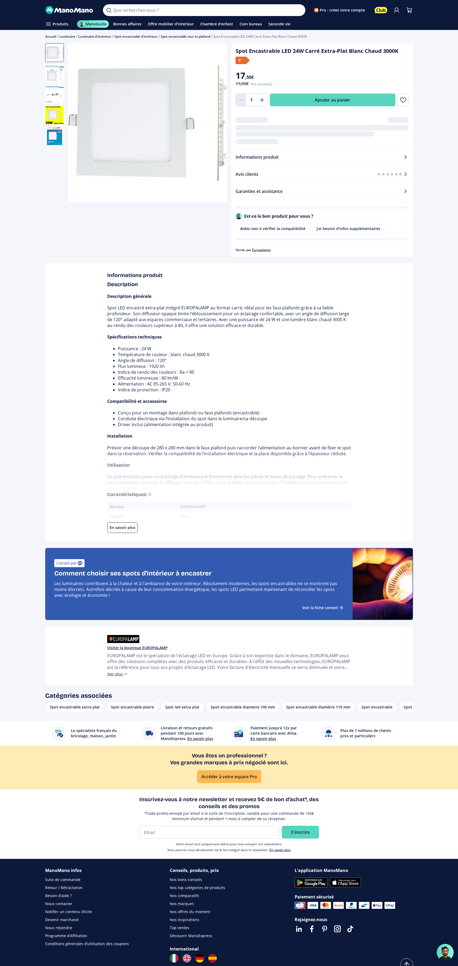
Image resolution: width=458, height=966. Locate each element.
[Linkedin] (299, 929)
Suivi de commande (62, 879)
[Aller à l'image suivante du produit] (216, 123)
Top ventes (179, 927)
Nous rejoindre (58, 927)
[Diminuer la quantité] (241, 100)
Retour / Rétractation (64, 887)
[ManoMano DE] (199, 958)
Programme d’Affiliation (66, 935)
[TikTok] (350, 929)
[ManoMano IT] (174, 958)
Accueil (50, 36)
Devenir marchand (62, 919)
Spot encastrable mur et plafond (185, 36)
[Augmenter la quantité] (262, 100)
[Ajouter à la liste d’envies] (403, 100)
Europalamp (261, 250)
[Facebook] (311, 929)
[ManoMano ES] (212, 958)
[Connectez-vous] (396, 10)
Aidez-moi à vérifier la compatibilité (272, 228)
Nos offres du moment (190, 911)
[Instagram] (337, 929)
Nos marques (182, 903)
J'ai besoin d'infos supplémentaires (348, 228)
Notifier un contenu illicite (68, 911)
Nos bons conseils (186, 879)
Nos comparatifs (184, 895)
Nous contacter (58, 903)
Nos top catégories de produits (197, 887)
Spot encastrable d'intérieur (135, 36)
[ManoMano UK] (187, 958)
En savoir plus (280, 850)
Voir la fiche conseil (320, 607)
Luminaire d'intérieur (94, 36)
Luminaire (67, 36)
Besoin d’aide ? (58, 895)
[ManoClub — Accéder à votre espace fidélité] (381, 10)
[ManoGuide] (445, 952)
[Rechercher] (109, 10)
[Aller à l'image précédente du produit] (78, 123)
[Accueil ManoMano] (70, 10)
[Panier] (409, 10)
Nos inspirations (184, 919)
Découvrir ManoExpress (191, 935)
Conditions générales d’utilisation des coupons (87, 943)
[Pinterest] (324, 929)
